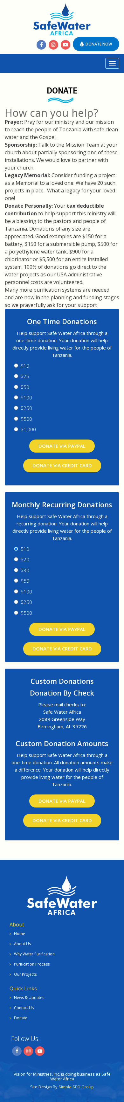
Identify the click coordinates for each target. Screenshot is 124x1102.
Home (19, 933)
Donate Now (98, 44)
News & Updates (29, 997)
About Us (22, 943)
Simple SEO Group (76, 1087)
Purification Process (32, 964)
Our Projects (25, 974)
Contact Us (24, 1007)
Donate (20, 1018)
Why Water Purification (34, 954)
